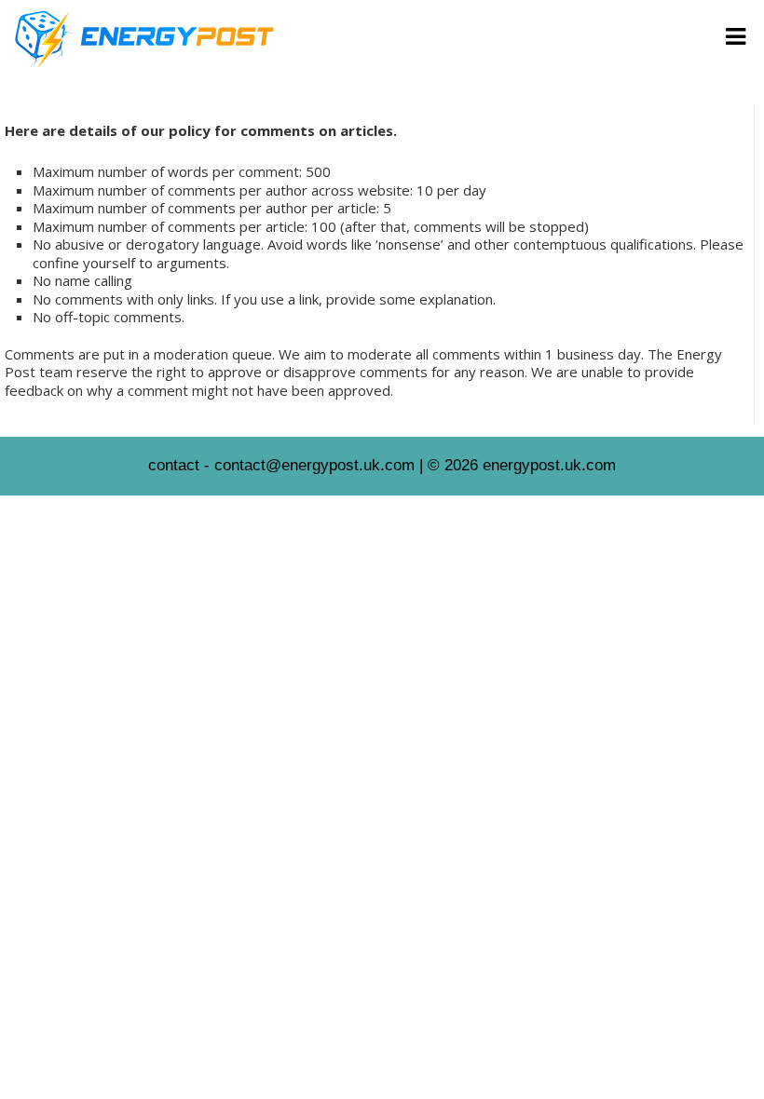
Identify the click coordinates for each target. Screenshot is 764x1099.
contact (173, 465)
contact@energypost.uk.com (314, 465)
